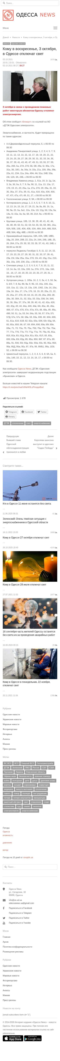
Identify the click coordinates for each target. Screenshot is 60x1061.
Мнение (6, 744)
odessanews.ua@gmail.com (21, 903)
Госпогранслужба (45, 763)
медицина (8, 789)
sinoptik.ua (28, 857)
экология (37, 806)
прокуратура (39, 798)
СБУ (44, 768)
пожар (16, 793)
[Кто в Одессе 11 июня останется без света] (30, 472)
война (6, 780)
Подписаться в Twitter (19, 918)
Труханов (8, 772)
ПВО (27, 768)
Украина (19, 772)
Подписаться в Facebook (20, 908)
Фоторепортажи (10, 729)
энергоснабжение (42, 423)
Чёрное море (10, 776)
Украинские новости (12, 719)
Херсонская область (35, 772)
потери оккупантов (22, 798)
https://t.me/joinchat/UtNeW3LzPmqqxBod (23, 387)
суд (19, 806)
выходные (17, 780)
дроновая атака (48, 780)
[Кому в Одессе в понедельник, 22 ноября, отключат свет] (30, 650)
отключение (17, 423)
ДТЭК (6, 423)
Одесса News (24, 368)
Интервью (7, 734)
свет (28, 423)
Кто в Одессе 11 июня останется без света (27, 503)
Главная (6, 937)
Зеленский (17, 768)
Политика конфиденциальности (17, 947)
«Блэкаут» (26, 121)
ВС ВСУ (7, 763)
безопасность (25, 776)
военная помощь (42, 776)
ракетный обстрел (12, 802)
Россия (36, 768)
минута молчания (24, 789)
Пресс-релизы (9, 749)
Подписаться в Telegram (20, 913)
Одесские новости (18, 43)
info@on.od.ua (15, 900)
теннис (27, 806)
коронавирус (30, 785)
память (7, 793)
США (51, 768)
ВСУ (16, 763)
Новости (6, 43)
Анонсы (6, 739)
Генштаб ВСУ (28, 763)
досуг (35, 780)
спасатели (36, 802)
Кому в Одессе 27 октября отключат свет (26, 537)
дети (27, 780)
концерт (17, 785)
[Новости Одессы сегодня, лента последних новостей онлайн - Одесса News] (30, 15)
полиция (26, 793)
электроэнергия (11, 811)
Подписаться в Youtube (20, 923)
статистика (9, 806)
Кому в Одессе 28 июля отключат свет (24, 584)
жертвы (7, 785)
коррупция (44, 785)
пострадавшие (40, 793)
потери (7, 798)
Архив (5, 942)
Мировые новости (11, 724)
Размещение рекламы (13, 952)
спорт (46, 802)
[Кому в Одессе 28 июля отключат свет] (30, 553)
